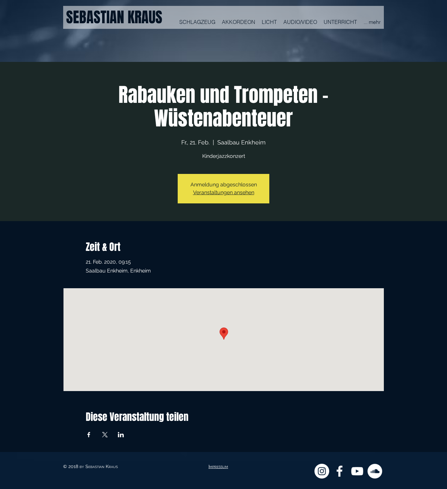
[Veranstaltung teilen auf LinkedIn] (121, 434)
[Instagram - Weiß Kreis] (321, 471)
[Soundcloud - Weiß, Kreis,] (374, 471)
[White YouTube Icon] (357, 471)
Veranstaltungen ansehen (223, 192)
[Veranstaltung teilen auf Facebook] (89, 434)
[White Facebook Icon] (339, 471)
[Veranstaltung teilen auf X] (105, 434)
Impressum (218, 466)
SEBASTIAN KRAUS (114, 17)
